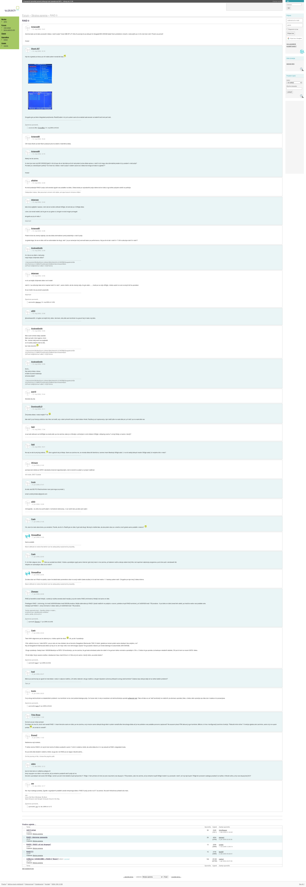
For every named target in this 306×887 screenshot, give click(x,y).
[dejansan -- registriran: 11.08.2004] (27, 200)
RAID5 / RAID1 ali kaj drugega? (38, 844)
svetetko (28, 832)
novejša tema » (176, 877)
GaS (33, 427)
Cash (33, 519)
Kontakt (47, 884)
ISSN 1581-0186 (57, 884)
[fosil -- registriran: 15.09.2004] (27, 672)
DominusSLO (36, 406)
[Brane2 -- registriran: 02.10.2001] (27, 736)
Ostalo (3, 43)
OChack (34, 463)
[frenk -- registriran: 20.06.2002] (27, 483)
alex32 (28, 839)
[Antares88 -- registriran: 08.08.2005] (27, 27)
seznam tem (290, 64)
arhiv (5, 22)
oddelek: (139, 877)
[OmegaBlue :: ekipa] (27, 536)
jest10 (33, 392)
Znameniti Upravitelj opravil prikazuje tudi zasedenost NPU (48, 1)
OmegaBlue (41, 128)
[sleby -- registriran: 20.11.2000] (27, 765)
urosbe (28, 846)
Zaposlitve (5, 37)
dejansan (35, 200)
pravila (6, 46)
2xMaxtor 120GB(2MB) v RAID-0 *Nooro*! (42, 859)
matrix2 (221, 859)
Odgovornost (29, 884)
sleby (33, 764)
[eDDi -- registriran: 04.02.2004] (27, 312)
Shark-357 (35, 49)
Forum (3, 25)
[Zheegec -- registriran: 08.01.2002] (27, 592)
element (221, 837)
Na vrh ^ (302, 884)
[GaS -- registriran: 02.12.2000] (27, 428)
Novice (3, 19)
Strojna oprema (38, 834)
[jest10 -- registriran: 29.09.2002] (27, 392)
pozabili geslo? (291, 46)
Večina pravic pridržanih (15, 884)
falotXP (28, 854)
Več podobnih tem (28, 869)
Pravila (3, 884)
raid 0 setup (31, 830)
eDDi (33, 311)
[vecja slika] (40, 73)
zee (32, 783)
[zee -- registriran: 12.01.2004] (27, 784)
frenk (33, 482)
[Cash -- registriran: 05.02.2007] (27, 520)
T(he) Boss (35, 715)
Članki (3, 33)
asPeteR (28, 861)
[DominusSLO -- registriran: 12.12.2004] (27, 407)
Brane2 (34, 735)
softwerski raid (132, 698)
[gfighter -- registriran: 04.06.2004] (27, 181)
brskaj (6, 40)
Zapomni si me (293, 29)
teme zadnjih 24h (9, 30)
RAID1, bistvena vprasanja (36, 837)
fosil (33, 672)
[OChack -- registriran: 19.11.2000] (27, 464)
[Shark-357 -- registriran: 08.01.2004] (27, 49)
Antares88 (35, 27)
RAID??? (29, 851)
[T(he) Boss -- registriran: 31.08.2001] (27, 715)
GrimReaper (223, 830)
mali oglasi (7, 28)
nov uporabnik (291, 44)
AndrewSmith (37, 248)
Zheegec (34, 591)
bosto (33, 691)
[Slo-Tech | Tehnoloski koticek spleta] (12, 9)
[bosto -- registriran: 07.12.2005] (27, 692)
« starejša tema (128, 877)
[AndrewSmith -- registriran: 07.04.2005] (27, 249)
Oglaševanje (39, 884)
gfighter (34, 180)
